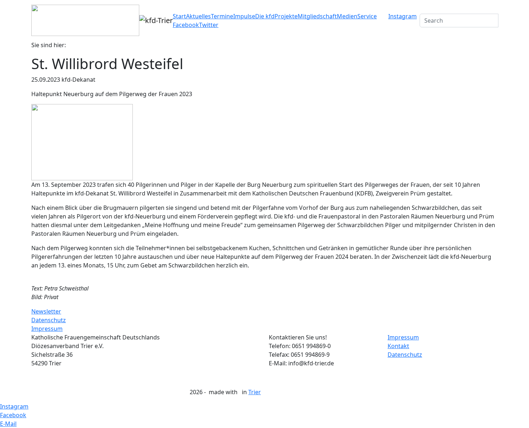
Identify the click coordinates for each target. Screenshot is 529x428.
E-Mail (8, 424)
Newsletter (46, 311)
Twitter (208, 25)
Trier (254, 392)
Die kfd (265, 16)
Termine (222, 16)
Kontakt (398, 346)
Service (367, 16)
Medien (347, 16)
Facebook (186, 25)
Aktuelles (198, 16)
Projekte (286, 16)
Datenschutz (48, 320)
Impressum (47, 329)
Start (179, 16)
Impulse (244, 16)
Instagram (402, 16)
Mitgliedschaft (317, 16)
